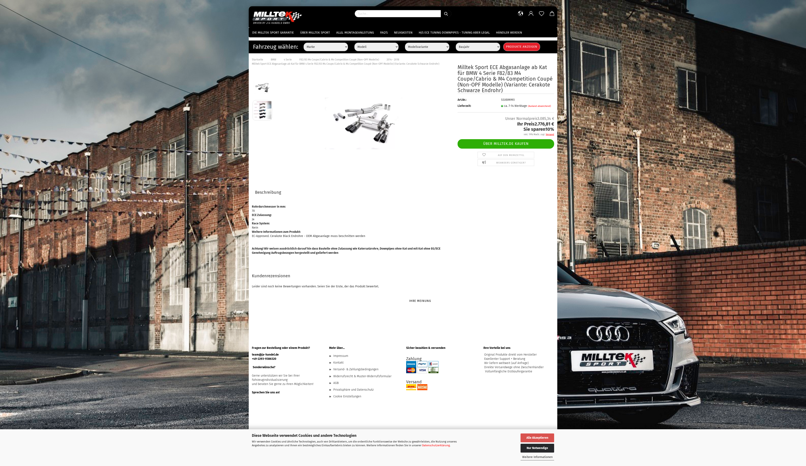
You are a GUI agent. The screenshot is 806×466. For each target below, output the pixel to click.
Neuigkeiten (403, 32)
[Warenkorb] (552, 13)
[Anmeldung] (531, 13)
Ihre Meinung (420, 301)
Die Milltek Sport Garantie (273, 32)
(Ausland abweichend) (539, 106)
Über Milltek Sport (315, 32)
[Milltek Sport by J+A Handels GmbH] (278, 16)
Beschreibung (268, 192)
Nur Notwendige (537, 448)
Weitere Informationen (537, 457)
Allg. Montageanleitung (355, 32)
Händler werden (509, 32)
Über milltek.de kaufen (506, 143)
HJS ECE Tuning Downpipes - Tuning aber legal (454, 32)
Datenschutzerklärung (436, 445)
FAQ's (384, 32)
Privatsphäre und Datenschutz (353, 389)
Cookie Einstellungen (347, 396)
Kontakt (338, 362)
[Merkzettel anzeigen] (541, 13)
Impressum (340, 356)
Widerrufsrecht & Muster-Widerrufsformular (362, 376)
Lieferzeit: (464, 106)
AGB (336, 383)
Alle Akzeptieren (537, 438)
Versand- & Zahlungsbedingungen (355, 369)
